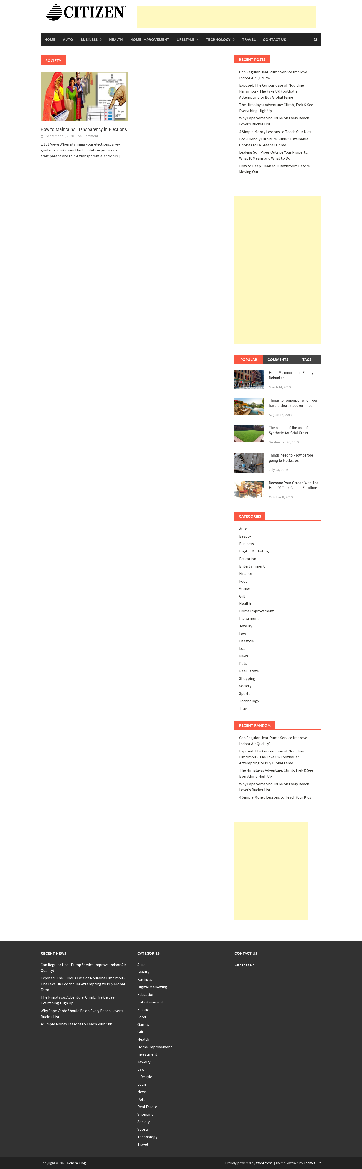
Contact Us (274, 39)
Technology (218, 39)
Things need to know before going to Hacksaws (291, 458)
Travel (249, 39)
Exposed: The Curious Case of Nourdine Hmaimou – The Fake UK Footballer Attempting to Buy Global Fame (271, 91)
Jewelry (245, 625)
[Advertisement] (226, 17)
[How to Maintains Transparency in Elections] (84, 96)
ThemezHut (312, 1163)
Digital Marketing (254, 551)
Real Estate (249, 670)
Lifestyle (185, 39)
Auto (68, 39)
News (243, 655)
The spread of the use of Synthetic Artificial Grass (288, 430)
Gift (242, 596)
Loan (243, 648)
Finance (245, 573)
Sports (244, 693)
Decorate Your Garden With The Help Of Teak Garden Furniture (293, 485)
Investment (249, 618)
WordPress (264, 1163)
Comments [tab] (277, 359)
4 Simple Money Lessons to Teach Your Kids (275, 131)
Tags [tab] (306, 359)
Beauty (245, 536)
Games (245, 588)
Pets (243, 663)
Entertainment (252, 566)
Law (242, 633)
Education (247, 558)
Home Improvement (149, 39)
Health (116, 39)
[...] (121, 155)
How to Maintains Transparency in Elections (84, 129)
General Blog (76, 1163)
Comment (91, 136)
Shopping (247, 678)
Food (243, 581)
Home (49, 39)
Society (245, 685)
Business (89, 39)
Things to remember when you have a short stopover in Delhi (293, 403)
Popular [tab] (248, 359)
